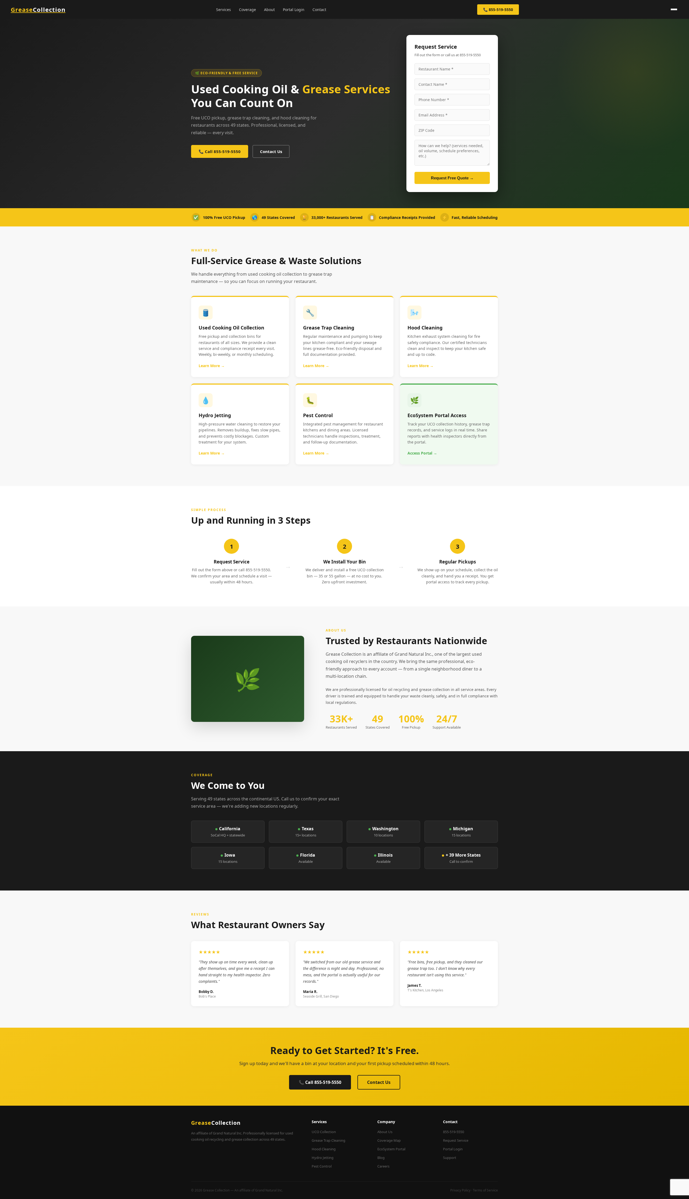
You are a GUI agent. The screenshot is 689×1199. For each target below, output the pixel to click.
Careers (383, 1166)
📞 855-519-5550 (498, 9)
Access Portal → (422, 453)
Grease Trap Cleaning (328, 1140)
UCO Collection (324, 1131)
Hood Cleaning (324, 1149)
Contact (319, 9)
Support (449, 1157)
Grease (38, 9)
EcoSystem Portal (391, 1149)
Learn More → (212, 365)
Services (223, 9)
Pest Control (322, 1166)
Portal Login (293, 9)
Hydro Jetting (322, 1157)
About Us (384, 1131)
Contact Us (271, 151)
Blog (381, 1157)
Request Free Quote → (452, 178)
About (269, 9)
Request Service (455, 1140)
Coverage (247, 9)
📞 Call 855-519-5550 (220, 151)
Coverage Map (389, 1140)
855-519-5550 (453, 1131)
